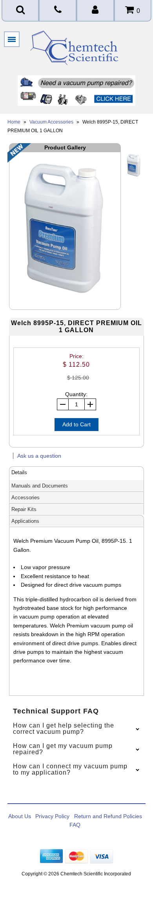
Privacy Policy (52, 816)
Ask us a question (39, 456)
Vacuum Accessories (51, 122)
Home (13, 122)
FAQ (74, 825)
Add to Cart (76, 424)
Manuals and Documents (39, 486)
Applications (25, 521)
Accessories (25, 497)
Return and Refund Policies (108, 816)
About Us (19, 816)
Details (19, 472)
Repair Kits (23, 509)
